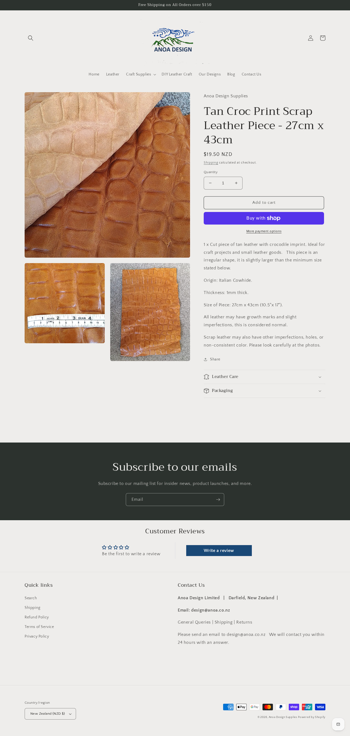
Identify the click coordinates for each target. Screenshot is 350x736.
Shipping (211, 162)
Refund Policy (37, 617)
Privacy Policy (37, 636)
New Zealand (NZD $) (47, 713)
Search (31, 598)
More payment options (264, 231)
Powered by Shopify (311, 717)
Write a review (219, 550)
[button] (31, 38)
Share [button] (215, 359)
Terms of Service (39, 627)
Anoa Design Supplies (283, 717)
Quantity (211, 172)
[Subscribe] (218, 499)
